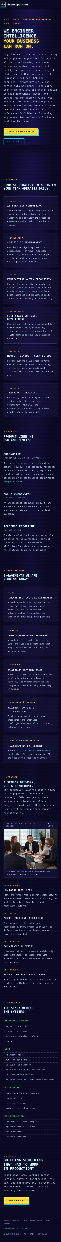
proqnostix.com (26, 291)
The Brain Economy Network (35, 750)
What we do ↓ (14, 142)
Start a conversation (20, 131)
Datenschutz (23, 1229)
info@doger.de (16, 1200)
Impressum (9, 1229)
